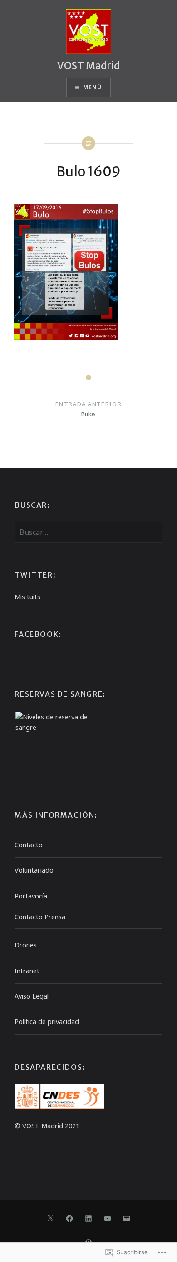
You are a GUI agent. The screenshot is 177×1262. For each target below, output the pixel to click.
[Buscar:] (88, 532)
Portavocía (31, 896)
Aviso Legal (32, 996)
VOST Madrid (88, 65)
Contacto (29, 844)
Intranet (27, 970)
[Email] (126, 1218)
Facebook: (38, 634)
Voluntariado (34, 870)
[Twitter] (50, 1218)
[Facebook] (69, 1218)
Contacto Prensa (40, 917)
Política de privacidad (47, 1021)
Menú (92, 87)
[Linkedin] (88, 1218)
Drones (26, 945)
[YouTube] (107, 1218)
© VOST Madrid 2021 (47, 1125)
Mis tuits (27, 596)
